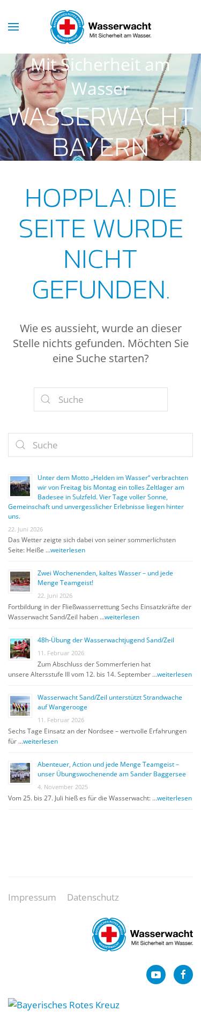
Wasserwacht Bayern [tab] (89, 144)
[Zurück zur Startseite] (100, 27)
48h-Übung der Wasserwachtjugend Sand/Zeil (107, 640)
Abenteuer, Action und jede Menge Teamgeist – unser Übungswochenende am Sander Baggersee (112, 769)
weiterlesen (67, 550)
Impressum (32, 897)
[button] (13, 27)
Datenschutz (93, 897)
